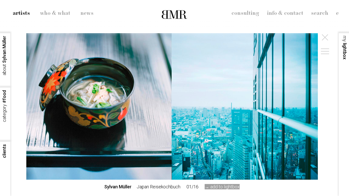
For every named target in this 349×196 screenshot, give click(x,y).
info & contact (285, 13)
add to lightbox (225, 186)
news (87, 13)
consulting (245, 13)
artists (21, 13)
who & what (55, 13)
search (319, 13)
